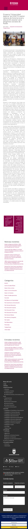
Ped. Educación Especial (10, 307)
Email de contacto (20, 483)
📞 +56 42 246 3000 (8, 475)
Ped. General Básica (9, 315)
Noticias (6, 385)
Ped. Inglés (7, 319)
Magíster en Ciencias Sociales (12, 435)
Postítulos (6, 444)
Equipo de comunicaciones (16, 26)
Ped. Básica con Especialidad (11, 300)
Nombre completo (8, 483)
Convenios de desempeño (10, 406)
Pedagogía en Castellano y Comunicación (14, 410)
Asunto (5, 490)
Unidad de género (9, 392)
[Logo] (14, 3)
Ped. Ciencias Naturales (10, 305)
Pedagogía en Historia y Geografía (12, 422)
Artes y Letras (8, 399)
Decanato (6, 389)
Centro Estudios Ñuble (9, 285)
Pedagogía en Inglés (9, 424)
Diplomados (7, 445)
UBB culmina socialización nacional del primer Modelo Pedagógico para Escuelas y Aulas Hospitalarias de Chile (13, 262)
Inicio (5, 383)
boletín (6, 283)
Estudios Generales (9, 405)
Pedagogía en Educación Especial (12, 414)
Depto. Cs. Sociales (8, 293)
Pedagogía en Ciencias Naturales (12, 412)
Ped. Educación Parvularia (10, 312)
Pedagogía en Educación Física (11, 415)
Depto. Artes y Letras (9, 288)
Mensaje (5, 495)
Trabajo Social (6, 28)
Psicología (7, 324)
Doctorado (6, 431)
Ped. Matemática (8, 322)
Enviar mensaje (7, 509)
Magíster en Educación (10, 437)
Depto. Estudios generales (10, 295)
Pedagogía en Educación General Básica (13, 417)
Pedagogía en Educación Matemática (12, 419)
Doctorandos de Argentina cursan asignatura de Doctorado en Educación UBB (8, 221)
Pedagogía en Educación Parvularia (12, 421)
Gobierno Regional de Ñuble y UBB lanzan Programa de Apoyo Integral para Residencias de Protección (12, 246)
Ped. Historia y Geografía (10, 317)
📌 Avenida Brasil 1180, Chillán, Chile (12, 473)
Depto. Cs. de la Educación (10, 290)
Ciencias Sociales (9, 403)
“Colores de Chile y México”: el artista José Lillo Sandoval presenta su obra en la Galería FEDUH (13, 251)
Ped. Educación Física (9, 310)
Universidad (7, 329)
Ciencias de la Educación (11, 401)
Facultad (6, 297)
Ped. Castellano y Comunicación (12, 302)
